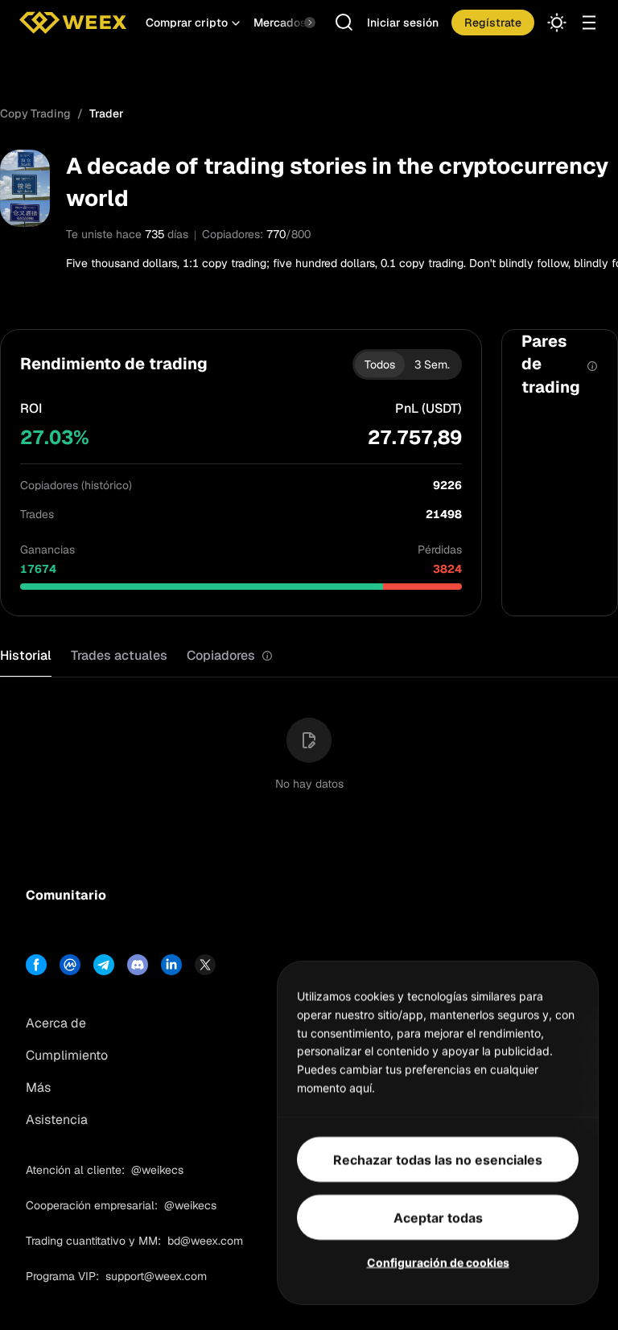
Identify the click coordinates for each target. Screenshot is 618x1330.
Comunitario (66, 895)
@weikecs (157, 1170)
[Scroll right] (296, 22)
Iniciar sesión (403, 22)
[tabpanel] (309, 744)
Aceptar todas (438, 1217)
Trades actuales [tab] (119, 655)
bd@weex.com (205, 1240)
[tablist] (136, 656)
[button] (193, 22)
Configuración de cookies (438, 1261)
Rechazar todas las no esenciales (437, 1159)
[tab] (230, 656)
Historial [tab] (26, 655)
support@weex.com (156, 1276)
